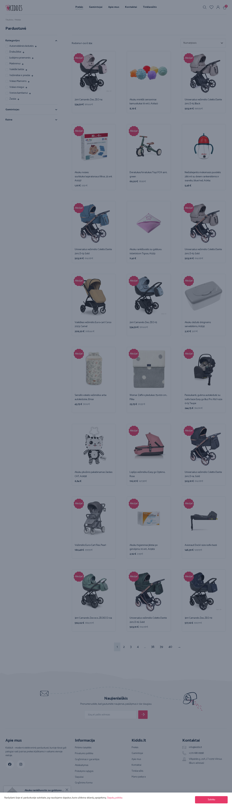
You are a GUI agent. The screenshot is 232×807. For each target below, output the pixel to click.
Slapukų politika (114, 798)
